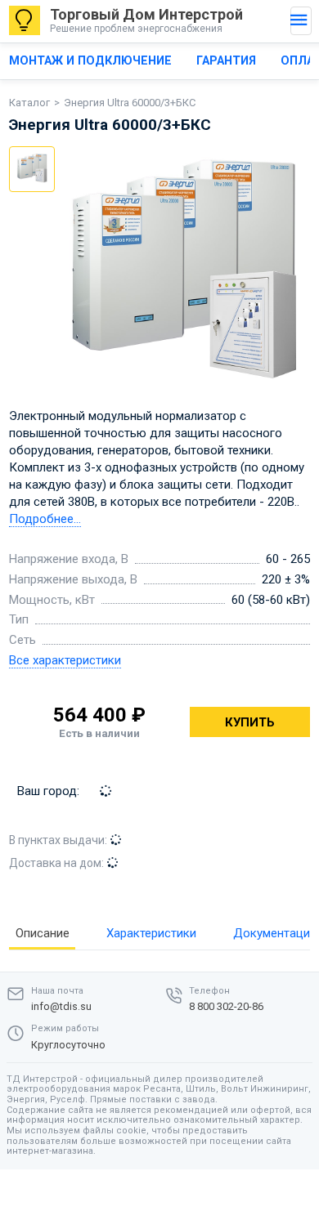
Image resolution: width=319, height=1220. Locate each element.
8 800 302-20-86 (226, 1006)
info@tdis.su (61, 1006)
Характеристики (151, 934)
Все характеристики (65, 660)
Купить (250, 722)
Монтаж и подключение (90, 61)
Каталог (29, 102)
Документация (275, 934)
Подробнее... (45, 519)
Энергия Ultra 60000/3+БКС (129, 102)
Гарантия (226, 61)
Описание (43, 934)
